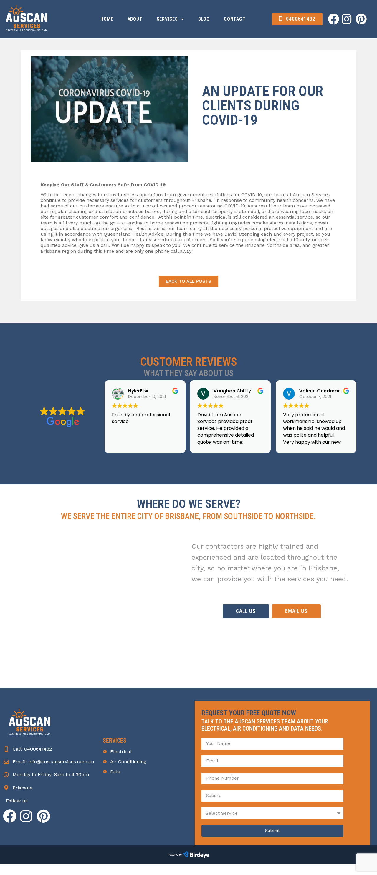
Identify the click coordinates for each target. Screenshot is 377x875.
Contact (235, 19)
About (135, 19)
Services (167, 19)
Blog (204, 19)
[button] (297, 19)
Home (106, 19)
